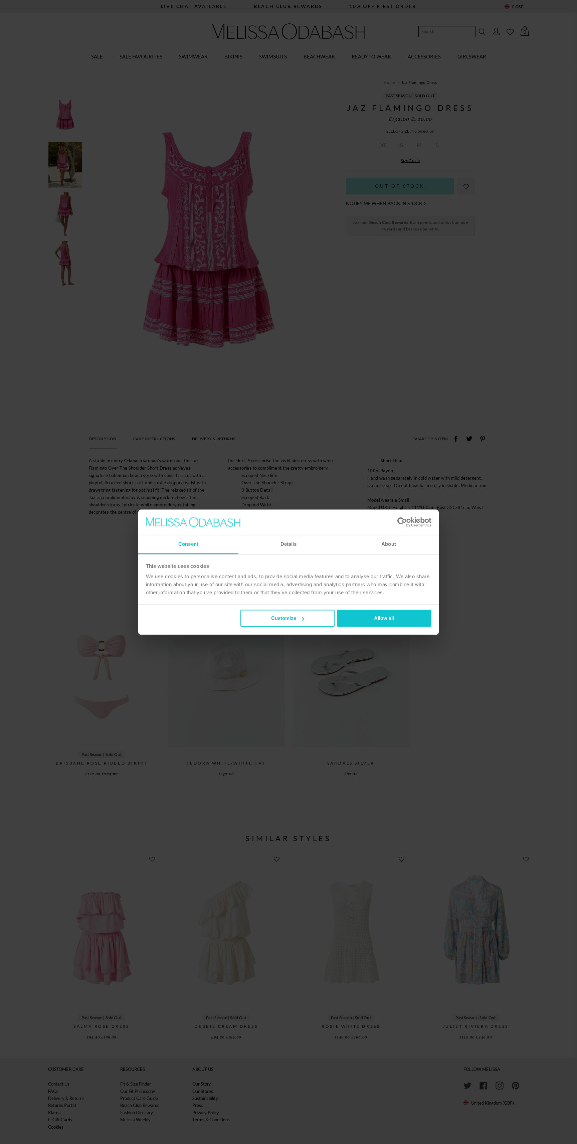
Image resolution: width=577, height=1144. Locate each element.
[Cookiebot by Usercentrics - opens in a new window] (402, 522)
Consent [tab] (188, 544)
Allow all (384, 618)
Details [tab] (288, 544)
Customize (283, 618)
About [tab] (388, 544)
